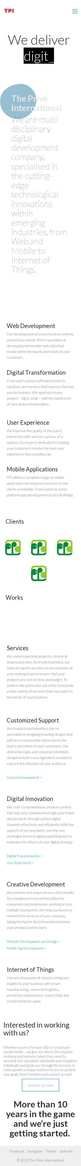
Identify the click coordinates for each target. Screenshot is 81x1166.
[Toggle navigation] (75, 11)
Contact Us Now (40, 1085)
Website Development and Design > (33, 941)
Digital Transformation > (24, 856)
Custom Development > (24, 777)
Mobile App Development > (26, 948)
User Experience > (20, 863)
